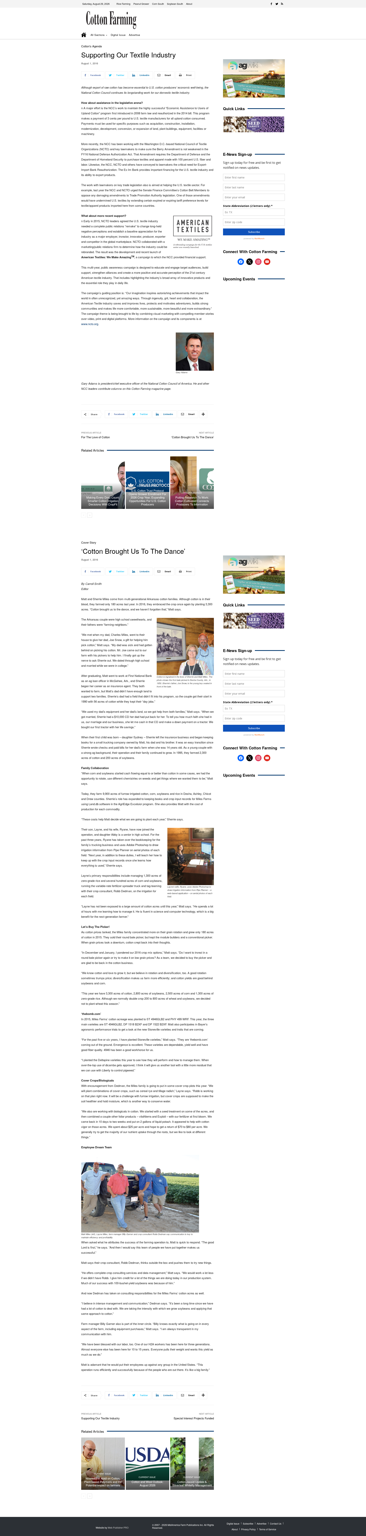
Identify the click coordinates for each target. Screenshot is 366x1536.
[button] (276, 35)
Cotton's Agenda (91, 46)
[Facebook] (271, 3)
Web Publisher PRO (118, 1527)
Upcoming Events (239, 279)
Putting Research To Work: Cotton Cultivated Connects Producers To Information (192, 500)
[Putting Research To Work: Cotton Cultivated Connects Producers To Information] (192, 482)
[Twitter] (276, 3)
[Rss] (282, 3)
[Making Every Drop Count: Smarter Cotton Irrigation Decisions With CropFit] (103, 482)
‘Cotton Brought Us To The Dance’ (192, 437)
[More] (203, 414)
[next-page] (89, 515)
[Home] (84, 35)
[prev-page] (83, 515)
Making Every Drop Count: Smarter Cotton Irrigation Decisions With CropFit (103, 500)
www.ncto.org (89, 324)
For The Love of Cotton (95, 437)
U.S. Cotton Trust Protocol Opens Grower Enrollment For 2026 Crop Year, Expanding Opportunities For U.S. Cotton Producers (147, 497)
